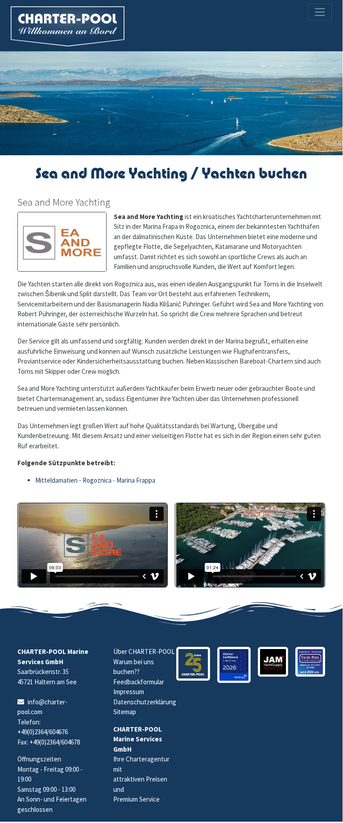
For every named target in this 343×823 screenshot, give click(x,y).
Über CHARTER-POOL (144, 651)
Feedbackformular (138, 682)
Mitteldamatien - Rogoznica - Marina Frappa (95, 480)
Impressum (128, 691)
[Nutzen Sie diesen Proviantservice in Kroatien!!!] (273, 662)
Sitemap (124, 711)
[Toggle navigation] (320, 12)
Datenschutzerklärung (144, 702)
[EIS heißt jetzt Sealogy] (234, 665)
